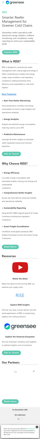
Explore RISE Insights (20, 305)
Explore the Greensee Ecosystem (20, 337)
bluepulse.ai (31, 429)
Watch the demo (20, 279)
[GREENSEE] (15, 2)
